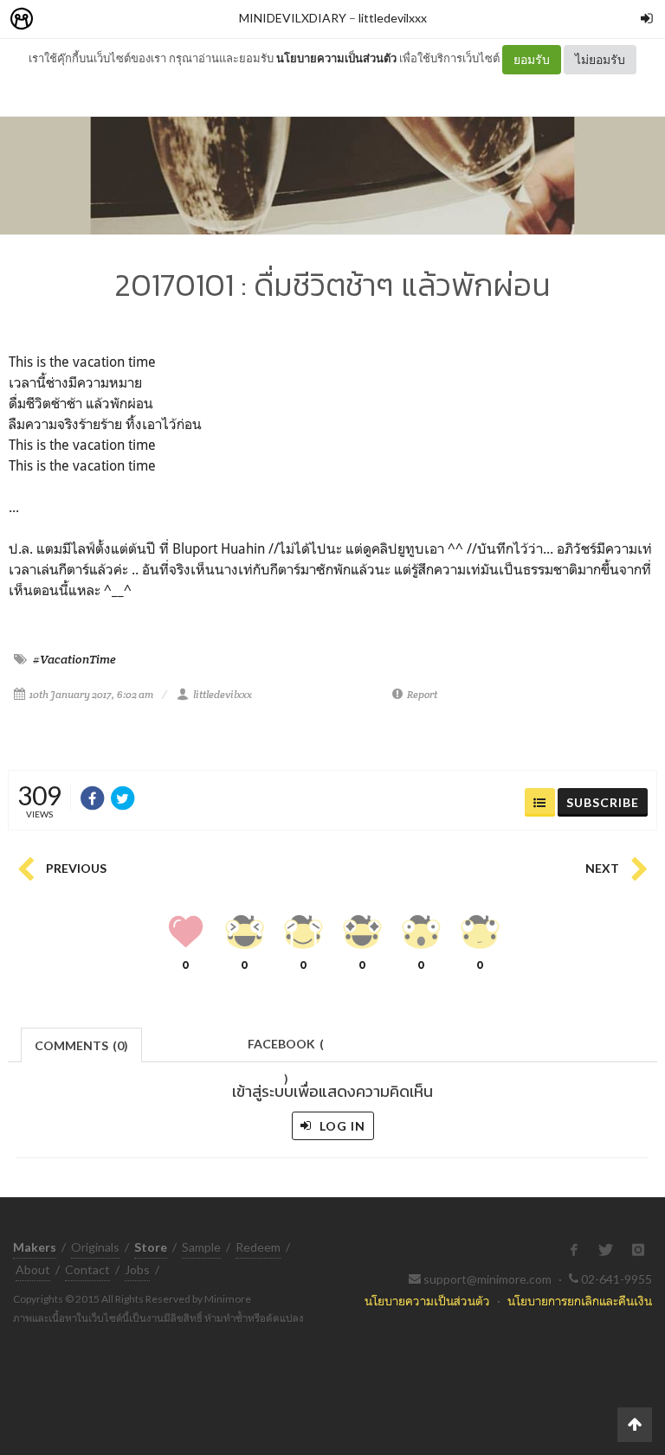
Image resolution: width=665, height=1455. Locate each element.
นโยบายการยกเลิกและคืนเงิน (579, 1300)
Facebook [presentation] (286, 1048)
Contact (87, 1269)
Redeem (258, 1247)
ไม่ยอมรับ (600, 59)
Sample (201, 1247)
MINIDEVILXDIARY (292, 17)
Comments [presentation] (81, 1045)
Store (120, 19)
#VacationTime (74, 659)
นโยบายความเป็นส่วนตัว (336, 58)
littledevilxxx (392, 17)
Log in (340, 1125)
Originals (95, 1247)
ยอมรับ (531, 59)
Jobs (137, 1269)
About (33, 1269)
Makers (59, 19)
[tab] (82, 1043)
